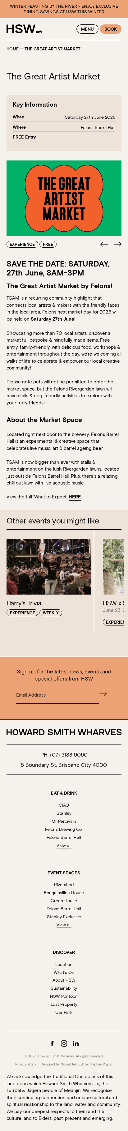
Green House (64, 900)
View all (64, 845)
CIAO (64, 805)
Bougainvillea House (64, 892)
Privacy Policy (25, 1064)
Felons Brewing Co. (64, 829)
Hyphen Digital (101, 1064)
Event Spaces (64, 872)
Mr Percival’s (64, 821)
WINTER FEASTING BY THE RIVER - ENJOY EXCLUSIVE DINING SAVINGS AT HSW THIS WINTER (64, 9)
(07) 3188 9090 (69, 754)
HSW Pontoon (64, 996)
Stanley (64, 813)
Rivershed (64, 884)
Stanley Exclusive (64, 916)
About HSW (64, 980)
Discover (64, 952)
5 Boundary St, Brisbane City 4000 (64, 765)
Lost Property (64, 1004)
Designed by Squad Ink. (59, 1064)
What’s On (64, 972)
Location (63, 964)
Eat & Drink (64, 793)
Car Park (63, 1012)
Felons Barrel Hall (64, 837)
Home (13, 49)
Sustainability (64, 988)
